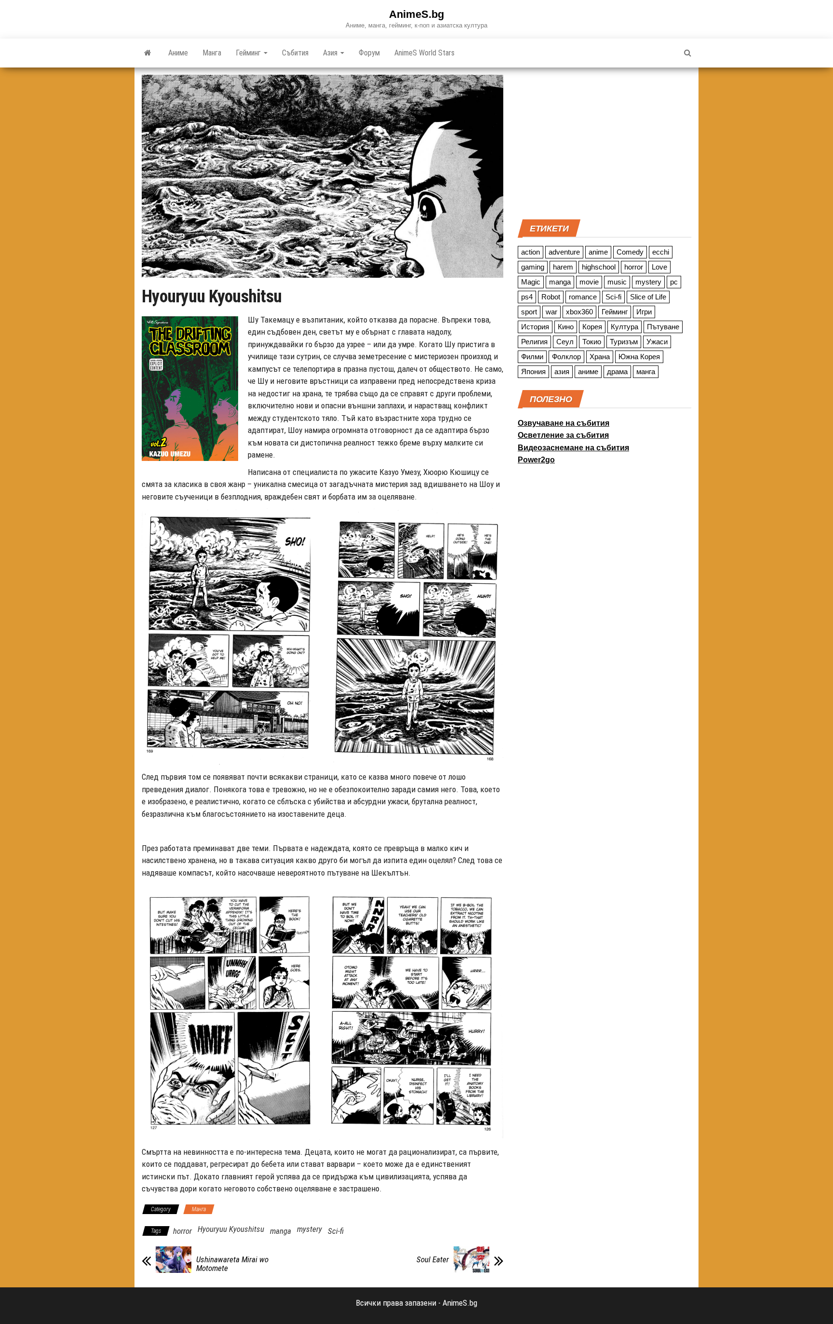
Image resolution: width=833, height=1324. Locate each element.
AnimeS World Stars (424, 52)
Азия (331, 52)
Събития (295, 52)
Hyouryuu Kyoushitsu (231, 1229)
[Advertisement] (604, 142)
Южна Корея (639, 356)
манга (645, 371)
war (551, 312)
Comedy (630, 252)
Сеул (565, 342)
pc (674, 282)
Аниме (178, 52)
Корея (592, 327)
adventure (564, 252)
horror (182, 1231)
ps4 (527, 297)
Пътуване (663, 327)
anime (598, 252)
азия (561, 371)
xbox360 (579, 312)
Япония (533, 371)
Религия (534, 342)
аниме (588, 371)
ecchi (660, 252)
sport (529, 312)
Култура (624, 327)
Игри (644, 312)
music (617, 282)
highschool (599, 267)
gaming (532, 267)
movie (589, 282)
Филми (532, 356)
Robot (550, 297)
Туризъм (624, 342)
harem (563, 267)
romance (583, 297)
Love (659, 267)
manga (280, 1231)
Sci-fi (336, 1231)
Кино (566, 327)
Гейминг (249, 52)
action (530, 252)
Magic (530, 282)
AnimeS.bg (416, 14)
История (535, 327)
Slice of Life (648, 297)
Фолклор (566, 356)
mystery (309, 1229)
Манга (211, 52)
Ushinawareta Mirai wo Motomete (232, 1263)
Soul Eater (432, 1259)
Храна (600, 356)
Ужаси (657, 342)
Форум (369, 52)
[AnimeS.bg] (147, 53)
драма (617, 371)
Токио (591, 342)
